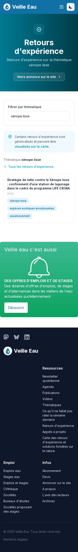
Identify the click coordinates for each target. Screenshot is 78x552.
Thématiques (51, 405)
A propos (49, 489)
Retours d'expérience (58, 426)
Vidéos (47, 399)
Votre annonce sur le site (36, 77)
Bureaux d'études (16, 501)
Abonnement (51, 471)
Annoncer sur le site (56, 483)
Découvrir (16, 307)
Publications (51, 393)
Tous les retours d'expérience (31, 166)
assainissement (20, 216)
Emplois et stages (15, 483)
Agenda (48, 387)
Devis (46, 477)
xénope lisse (18, 200)
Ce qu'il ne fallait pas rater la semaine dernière (57, 415)
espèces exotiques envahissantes (32, 208)
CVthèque (10, 489)
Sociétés (9, 495)
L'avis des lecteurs (55, 495)
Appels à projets (54, 432)
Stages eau (11, 477)
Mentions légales (15, 539)
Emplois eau (12, 471)
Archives (48, 501)
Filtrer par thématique (24, 107)
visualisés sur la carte (32, 146)
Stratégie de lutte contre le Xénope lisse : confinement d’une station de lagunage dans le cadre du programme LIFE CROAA (38, 184)
